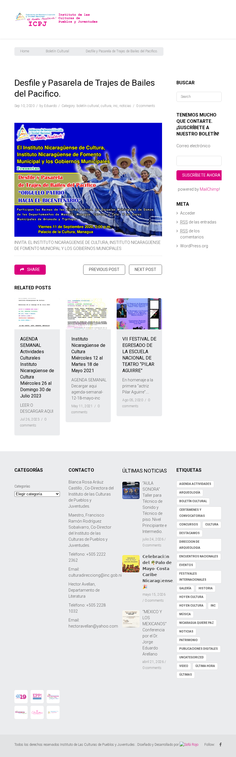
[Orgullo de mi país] (53, 696)
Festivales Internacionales (192, 576)
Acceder (187, 213)
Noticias (125, 106)
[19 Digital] (21, 696)
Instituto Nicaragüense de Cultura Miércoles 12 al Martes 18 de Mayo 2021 (88, 354)
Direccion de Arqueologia (189, 544)
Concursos (188, 524)
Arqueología (189, 492)
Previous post (104, 269)
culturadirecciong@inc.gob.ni (95, 575)
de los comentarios (192, 234)
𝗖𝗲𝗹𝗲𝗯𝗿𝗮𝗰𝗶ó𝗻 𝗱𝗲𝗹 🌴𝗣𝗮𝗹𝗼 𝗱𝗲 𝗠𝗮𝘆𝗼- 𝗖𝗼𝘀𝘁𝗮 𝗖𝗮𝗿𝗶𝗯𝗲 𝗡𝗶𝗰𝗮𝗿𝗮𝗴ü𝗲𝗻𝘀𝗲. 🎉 (158, 571)
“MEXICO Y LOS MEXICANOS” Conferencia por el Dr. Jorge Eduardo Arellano (154, 632)
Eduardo (50, 106)
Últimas (185, 674)
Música (185, 614)
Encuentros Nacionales (198, 556)
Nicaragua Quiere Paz (196, 622)
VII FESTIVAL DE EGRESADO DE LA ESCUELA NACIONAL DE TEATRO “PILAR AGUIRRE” (139, 354)
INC (115, 106)
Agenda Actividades (195, 483)
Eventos (186, 565)
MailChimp (209, 189)
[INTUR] (21, 712)
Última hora (205, 666)
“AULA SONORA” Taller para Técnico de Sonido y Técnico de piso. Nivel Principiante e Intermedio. (154, 507)
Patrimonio (188, 640)
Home (24, 51)
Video (183, 666)
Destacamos (189, 533)
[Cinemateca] (37, 712)
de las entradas (198, 222)
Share (33, 269)
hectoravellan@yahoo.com (93, 626)
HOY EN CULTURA (191, 597)
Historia (206, 588)
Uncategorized (191, 657)
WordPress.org (194, 246)
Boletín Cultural (57, 51)
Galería (185, 588)
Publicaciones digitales (198, 648)
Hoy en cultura (191, 605)
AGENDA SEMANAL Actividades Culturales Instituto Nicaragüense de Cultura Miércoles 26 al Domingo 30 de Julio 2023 (37, 367)
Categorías (22, 486)
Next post (145, 269)
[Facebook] (220, 744)
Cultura (106, 106)
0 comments (145, 106)
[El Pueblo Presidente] (37, 696)
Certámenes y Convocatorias (192, 512)
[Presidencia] (53, 712)
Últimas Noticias (144, 471)
